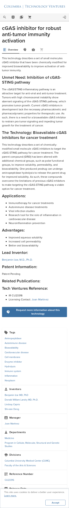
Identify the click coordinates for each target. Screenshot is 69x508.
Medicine (9, 438)
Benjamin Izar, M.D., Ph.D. (17, 260)
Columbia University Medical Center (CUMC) (27, 461)
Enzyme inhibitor (13, 362)
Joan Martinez (40, 299)
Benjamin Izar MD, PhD (16, 395)
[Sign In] (64, 17)
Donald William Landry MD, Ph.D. (21, 400)
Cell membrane (12, 357)
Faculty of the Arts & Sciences (20, 465)
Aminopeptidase (13, 338)
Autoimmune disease (15, 343)
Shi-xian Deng (12, 409)
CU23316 (9, 480)
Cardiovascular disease (17, 352)
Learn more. (10, 495)
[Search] (4, 17)
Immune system (13, 371)
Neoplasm (10, 380)
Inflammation (11, 376)
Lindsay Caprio (12, 404)
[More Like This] (33, 49)
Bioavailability (11, 348)
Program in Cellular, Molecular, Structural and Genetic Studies (32, 444)
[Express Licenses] (29, 17)
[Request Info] (25, 49)
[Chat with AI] (13, 17)
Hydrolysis (10, 366)
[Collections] (21, 17)
